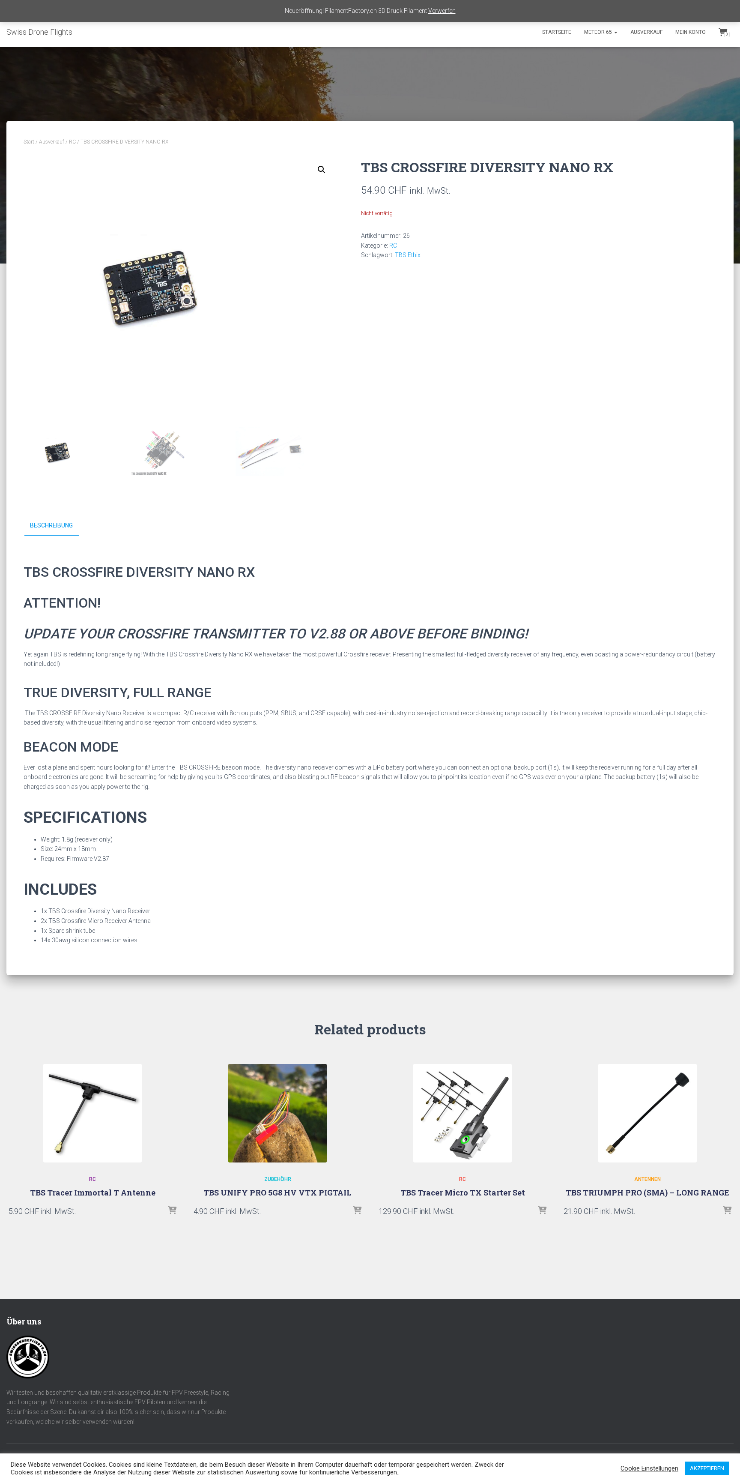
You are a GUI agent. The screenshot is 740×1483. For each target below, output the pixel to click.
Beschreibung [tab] (51, 525)
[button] (321, 169)
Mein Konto (690, 32)
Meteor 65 (598, 32)
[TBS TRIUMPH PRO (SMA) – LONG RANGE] (647, 1113)
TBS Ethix (408, 255)
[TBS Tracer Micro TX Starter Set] (462, 1113)
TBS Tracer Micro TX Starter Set (462, 1192)
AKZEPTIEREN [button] (707, 1468)
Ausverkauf (646, 32)
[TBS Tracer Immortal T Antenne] (92, 1113)
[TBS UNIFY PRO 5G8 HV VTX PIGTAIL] (277, 1113)
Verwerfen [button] (442, 10)
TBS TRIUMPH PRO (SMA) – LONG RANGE (647, 1192)
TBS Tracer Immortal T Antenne (92, 1192)
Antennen (647, 1179)
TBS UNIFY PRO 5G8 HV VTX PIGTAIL (277, 1192)
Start (29, 142)
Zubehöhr (277, 1179)
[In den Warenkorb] (172, 1211)
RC (72, 142)
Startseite (556, 32)
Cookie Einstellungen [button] (649, 1468)
